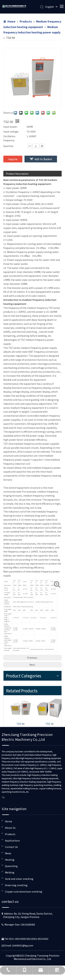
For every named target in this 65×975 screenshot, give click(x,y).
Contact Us (11, 847)
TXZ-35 (47, 723)
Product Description (17, 173)
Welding (9, 872)
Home (8, 821)
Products (10, 834)
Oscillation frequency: (9, 138)
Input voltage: (11, 131)
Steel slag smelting (16, 885)
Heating (9, 859)
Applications (12, 840)
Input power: (10, 126)
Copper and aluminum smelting (23, 891)
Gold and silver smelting (19, 878)
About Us (10, 827)
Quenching (11, 866)
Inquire (12, 159)
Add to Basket (43, 159)
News (8, 853)
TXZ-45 (18, 723)
